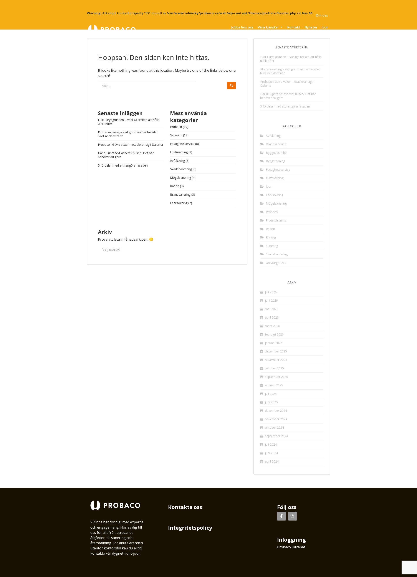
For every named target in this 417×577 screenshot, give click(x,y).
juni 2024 (271, 453)
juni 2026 (271, 300)
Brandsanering (180, 194)
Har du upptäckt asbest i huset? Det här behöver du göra (126, 155)
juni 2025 (271, 402)
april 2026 (272, 317)
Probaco (176, 127)
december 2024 (276, 410)
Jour (325, 27)
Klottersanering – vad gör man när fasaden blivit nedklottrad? (128, 134)
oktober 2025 (274, 368)
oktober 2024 (274, 427)
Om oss (322, 15)
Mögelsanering (180, 177)
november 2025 (276, 360)
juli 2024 (271, 444)
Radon (174, 186)
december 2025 (276, 351)
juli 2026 (271, 292)
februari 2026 (274, 334)
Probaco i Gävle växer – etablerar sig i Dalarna (130, 144)
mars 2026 (272, 326)
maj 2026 (271, 309)
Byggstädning (275, 161)
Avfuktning (177, 161)
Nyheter (310, 27)
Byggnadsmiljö (276, 152)
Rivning (271, 237)
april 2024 (272, 461)
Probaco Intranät (291, 547)
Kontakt (293, 27)
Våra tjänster (268, 27)
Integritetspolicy (190, 527)
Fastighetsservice (182, 144)
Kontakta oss (185, 507)
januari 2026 (273, 343)
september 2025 (276, 377)
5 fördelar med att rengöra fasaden (123, 165)
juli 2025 (271, 394)
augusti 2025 (274, 385)
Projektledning (276, 220)
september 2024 (276, 436)
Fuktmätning (179, 152)
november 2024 (276, 419)
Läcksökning (178, 203)
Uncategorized (276, 263)
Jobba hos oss (242, 27)
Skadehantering (181, 169)
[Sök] (231, 85)
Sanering (176, 135)
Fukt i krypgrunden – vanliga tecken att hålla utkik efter (128, 122)
